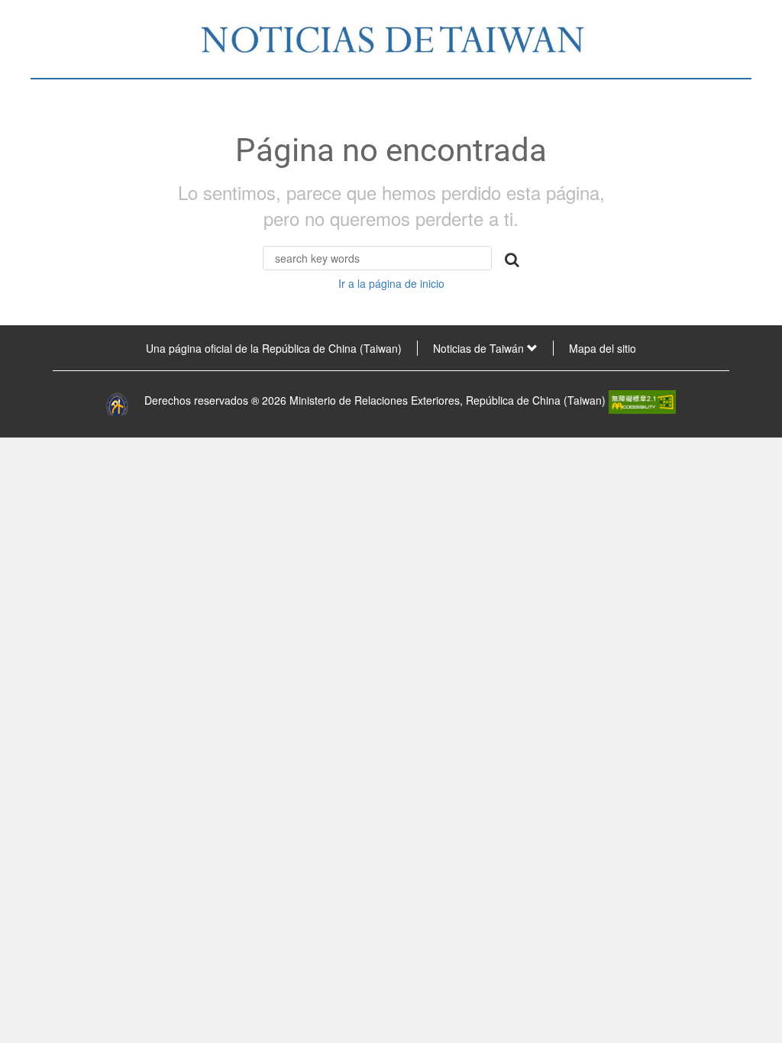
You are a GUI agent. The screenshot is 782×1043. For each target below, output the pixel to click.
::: (19, 348)
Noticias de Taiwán (480, 348)
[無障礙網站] (642, 400)
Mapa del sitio (602, 348)
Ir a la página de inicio (391, 283)
